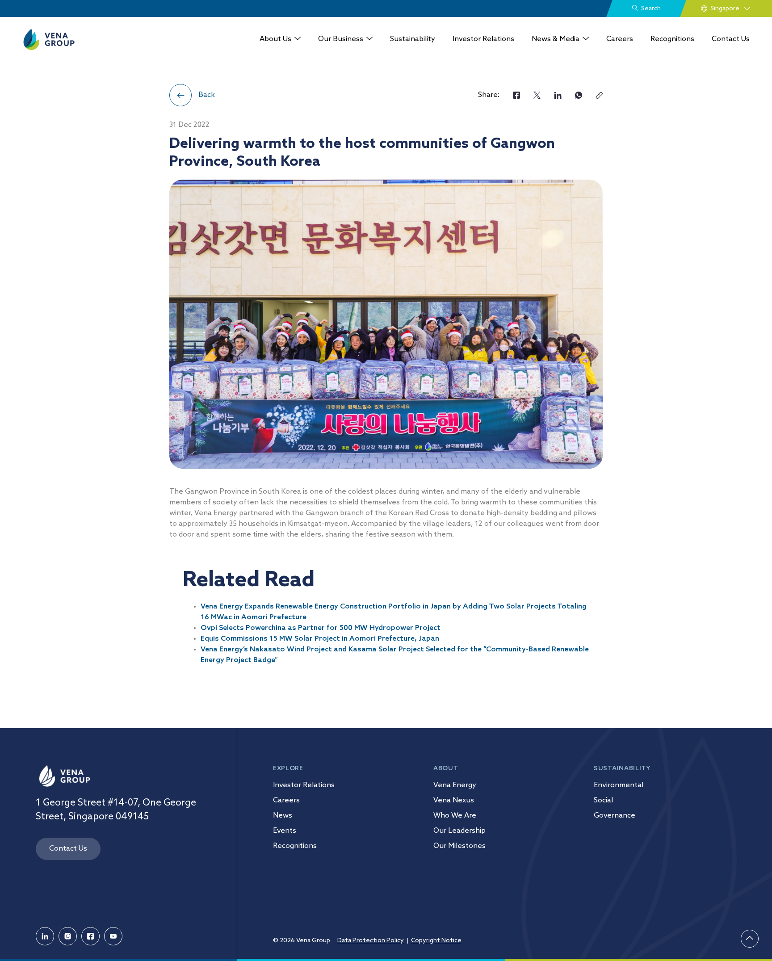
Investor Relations (483, 39)
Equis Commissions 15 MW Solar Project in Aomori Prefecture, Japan (320, 638)
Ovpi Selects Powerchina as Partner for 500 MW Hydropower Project (321, 628)
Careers (619, 39)
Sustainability (412, 39)
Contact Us (731, 39)
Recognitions (672, 39)
